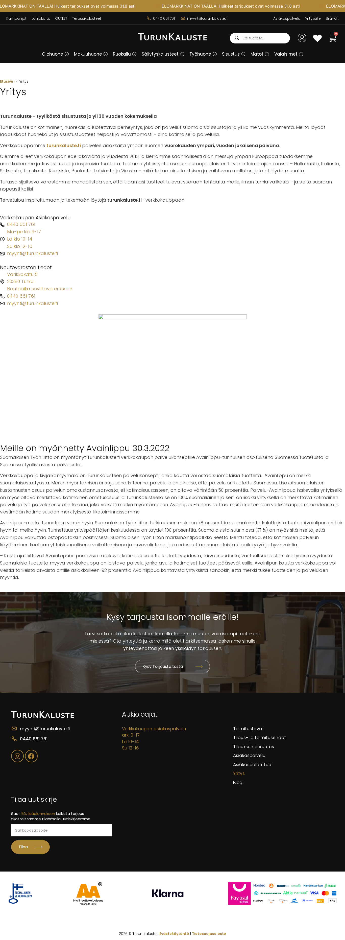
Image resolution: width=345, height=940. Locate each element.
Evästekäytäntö (174, 933)
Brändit (332, 18)
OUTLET (61, 18)
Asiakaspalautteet (253, 765)
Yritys (239, 773)
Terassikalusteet (86, 18)
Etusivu (6, 81)
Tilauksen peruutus (253, 747)
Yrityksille (313, 18)
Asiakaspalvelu (286, 18)
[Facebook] (31, 756)
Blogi (238, 783)
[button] (66, 54)
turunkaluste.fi (63, 145)
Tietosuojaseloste (209, 933)
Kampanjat (16, 18)
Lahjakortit (41, 18)
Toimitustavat (248, 729)
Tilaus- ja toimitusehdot (259, 738)
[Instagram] (17, 756)
